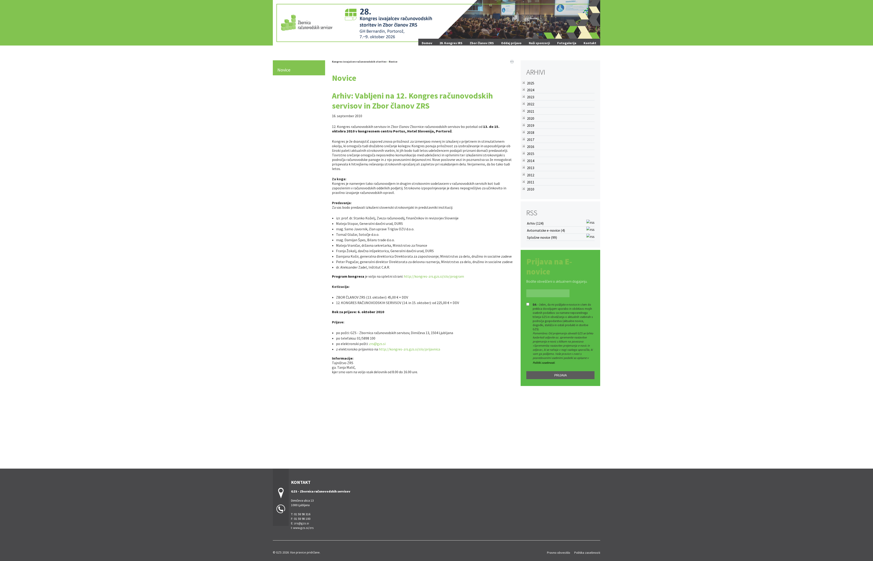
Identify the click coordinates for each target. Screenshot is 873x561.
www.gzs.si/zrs (303, 528)
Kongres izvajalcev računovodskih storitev (359, 61)
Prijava (560, 375)
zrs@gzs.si (377, 343)
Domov (427, 43)
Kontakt (590, 43)
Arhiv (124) (535, 223)
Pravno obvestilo (558, 553)
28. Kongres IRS (450, 43)
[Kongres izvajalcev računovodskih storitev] (436, 22)
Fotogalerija (566, 43)
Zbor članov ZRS (482, 43)
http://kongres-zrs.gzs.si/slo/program (434, 276)
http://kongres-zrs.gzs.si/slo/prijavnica (409, 349)
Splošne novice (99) (542, 237)
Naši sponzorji (539, 43)
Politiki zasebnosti (543, 363)
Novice (283, 70)
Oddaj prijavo (511, 43)
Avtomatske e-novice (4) (546, 230)
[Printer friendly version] (512, 61)
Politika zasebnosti (587, 553)
